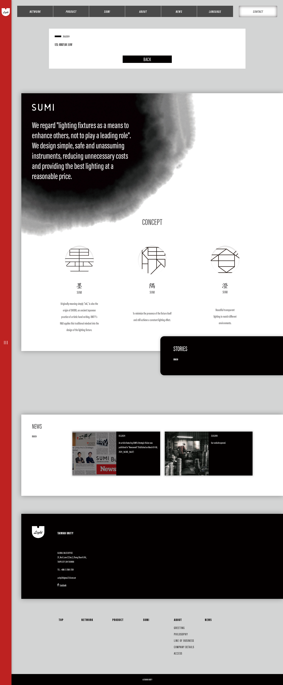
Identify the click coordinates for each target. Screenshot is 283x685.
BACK (147, 59)
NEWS (179, 11)
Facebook (63, 585)
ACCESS (178, 653)
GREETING (179, 627)
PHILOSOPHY (181, 634)
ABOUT (143, 11)
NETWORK (35, 11)
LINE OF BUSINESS (184, 640)
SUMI (107, 11)
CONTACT (258, 11)
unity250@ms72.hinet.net (66, 578)
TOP (61, 619)
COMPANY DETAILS (184, 646)
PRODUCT (71, 11)
